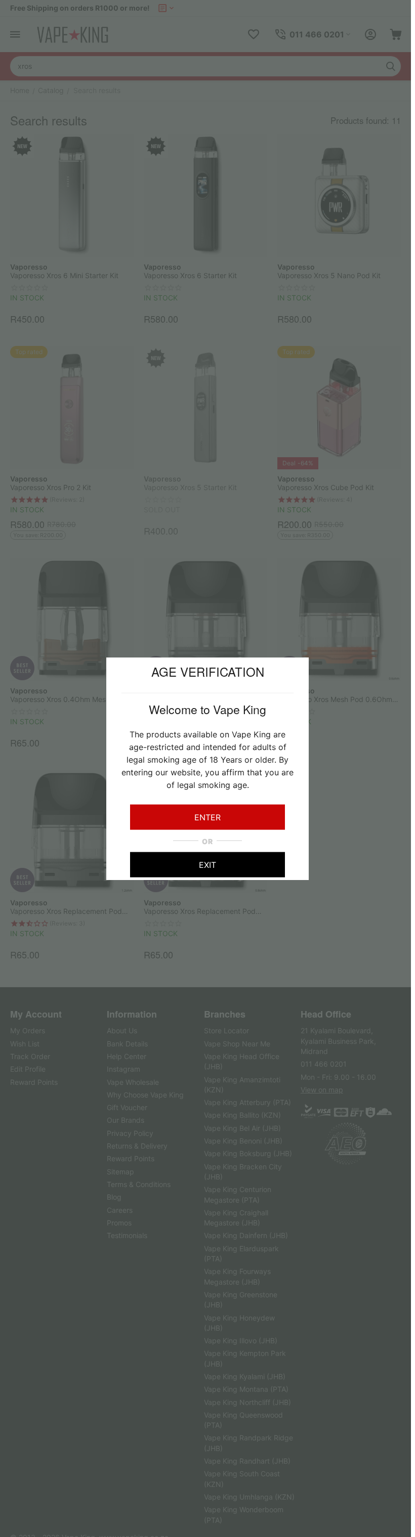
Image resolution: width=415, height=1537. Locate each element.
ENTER (207, 817)
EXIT (207, 865)
